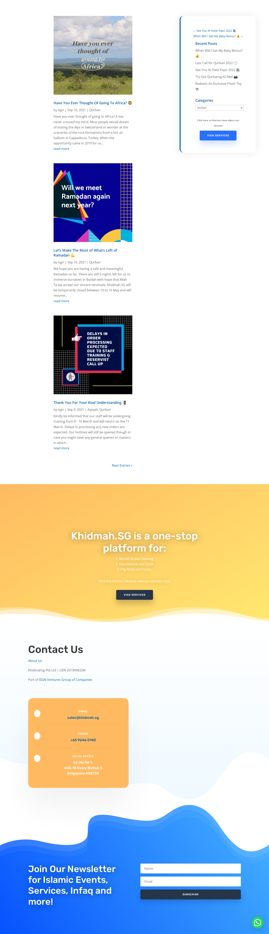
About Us (35, 661)
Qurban (95, 110)
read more (61, 149)
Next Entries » (122, 465)
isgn (61, 110)
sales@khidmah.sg (83, 717)
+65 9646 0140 (83, 740)
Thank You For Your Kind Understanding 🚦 (90, 402)
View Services (218, 135)
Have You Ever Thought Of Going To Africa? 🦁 (93, 103)
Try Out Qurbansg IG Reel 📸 (216, 77)
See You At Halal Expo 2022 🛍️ (217, 70)
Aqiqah (92, 409)
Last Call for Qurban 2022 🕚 (216, 63)
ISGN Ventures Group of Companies (65, 679)
